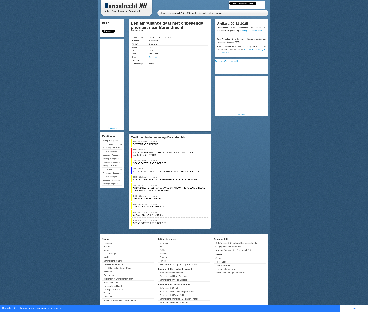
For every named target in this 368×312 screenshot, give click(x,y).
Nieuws (106, 250)
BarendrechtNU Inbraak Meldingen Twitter (179, 298)
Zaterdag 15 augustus (111, 162)
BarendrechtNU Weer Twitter (173, 295)
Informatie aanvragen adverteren (230, 272)
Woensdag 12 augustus (112, 173)
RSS (162, 246)
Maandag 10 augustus (111, 180)
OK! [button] (354, 308)
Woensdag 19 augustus (112, 147)
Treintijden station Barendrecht (117, 267)
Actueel (202, 12)
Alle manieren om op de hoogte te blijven (178, 264)
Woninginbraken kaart (113, 289)
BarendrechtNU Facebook (171, 272)
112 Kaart (191, 12)
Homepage (108, 242)
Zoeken (106, 293)
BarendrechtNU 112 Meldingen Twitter (177, 291)
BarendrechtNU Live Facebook (174, 276)
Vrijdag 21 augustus (110, 140)
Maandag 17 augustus (111, 155)
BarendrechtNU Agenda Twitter (174, 302)
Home (164, 12)
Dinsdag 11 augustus (111, 176)
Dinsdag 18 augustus (111, 151)
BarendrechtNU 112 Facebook (173, 279)
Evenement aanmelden (226, 268)
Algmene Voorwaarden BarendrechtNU (233, 250)
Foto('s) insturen (222, 265)
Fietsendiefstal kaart (112, 285)
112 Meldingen (110, 253)
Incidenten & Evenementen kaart (118, 278)
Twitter (163, 250)
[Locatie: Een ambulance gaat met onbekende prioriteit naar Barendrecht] (169, 99)
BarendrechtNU (177, 12)
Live (211, 12)
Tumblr (163, 260)
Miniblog (107, 257)
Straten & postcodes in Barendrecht (119, 300)
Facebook (164, 253)
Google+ (163, 257)
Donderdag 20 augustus (112, 144)
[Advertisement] (112, 83)
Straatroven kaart (111, 282)
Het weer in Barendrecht (114, 264)
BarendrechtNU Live (112, 260)
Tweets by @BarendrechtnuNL (227, 61)
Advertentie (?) (112, 128)
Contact (219, 12)
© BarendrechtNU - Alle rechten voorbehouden (236, 242)
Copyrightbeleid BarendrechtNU (229, 246)
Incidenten (108, 271)
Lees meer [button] (55, 308)
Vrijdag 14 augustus (110, 165)
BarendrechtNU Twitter (170, 287)
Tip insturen (220, 261)
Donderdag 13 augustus (112, 169)
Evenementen (109, 275)
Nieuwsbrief (165, 242)
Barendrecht (153, 57)
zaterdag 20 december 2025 (251, 30)
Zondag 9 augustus (110, 183)
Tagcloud (107, 296)
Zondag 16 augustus (111, 158)
